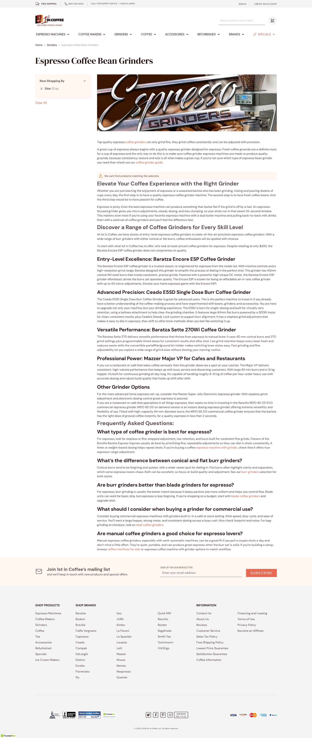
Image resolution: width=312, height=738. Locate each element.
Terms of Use (246, 619)
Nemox (121, 666)
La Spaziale (124, 636)
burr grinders (250, 472)
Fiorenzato (83, 671)
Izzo (119, 613)
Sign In (242, 4)
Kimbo (121, 625)
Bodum (80, 619)
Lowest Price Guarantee (212, 648)
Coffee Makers (89, 34)
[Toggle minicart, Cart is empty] (272, 20)
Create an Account (265, 4)
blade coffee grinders (245, 496)
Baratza (81, 613)
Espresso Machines (50, 34)
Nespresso (124, 671)
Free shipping (48, 3)
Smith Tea (164, 636)
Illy (77, 677)
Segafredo (164, 631)
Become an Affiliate (251, 631)
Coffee (146, 34)
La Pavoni (123, 631)
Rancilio (163, 619)
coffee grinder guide (149, 162)
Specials (264, 34)
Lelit (119, 648)
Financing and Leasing (252, 613)
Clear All (41, 103)
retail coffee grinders (149, 525)
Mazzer (121, 654)
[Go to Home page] (49, 20)
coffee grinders (136, 142)
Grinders (121, 34)
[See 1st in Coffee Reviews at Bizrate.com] (90, 715)
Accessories (174, 34)
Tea (37, 636)
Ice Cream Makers (47, 660)
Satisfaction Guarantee (211, 654)
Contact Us (203, 613)
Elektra (80, 660)
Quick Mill (164, 613)
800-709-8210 (75, 3)
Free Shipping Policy (209, 642)
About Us (202, 619)
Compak (81, 648)
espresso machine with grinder (216, 447)
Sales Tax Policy (206, 636)
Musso (121, 660)
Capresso (82, 636)
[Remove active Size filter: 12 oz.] (41, 88)
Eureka (80, 666)
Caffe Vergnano (86, 631)
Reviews (201, 625)
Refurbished (206, 34)
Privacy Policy (247, 625)
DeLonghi (82, 654)
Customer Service (208, 631)
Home (38, 45)
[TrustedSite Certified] (109, 715)
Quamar (122, 677)
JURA (120, 619)
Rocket (162, 625)
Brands (234, 34)
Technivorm (165, 642)
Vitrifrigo (163, 648)
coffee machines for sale (124, 549)
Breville (80, 625)
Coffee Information (208, 660)
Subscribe (261, 573)
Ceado (80, 642)
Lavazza (122, 642)
